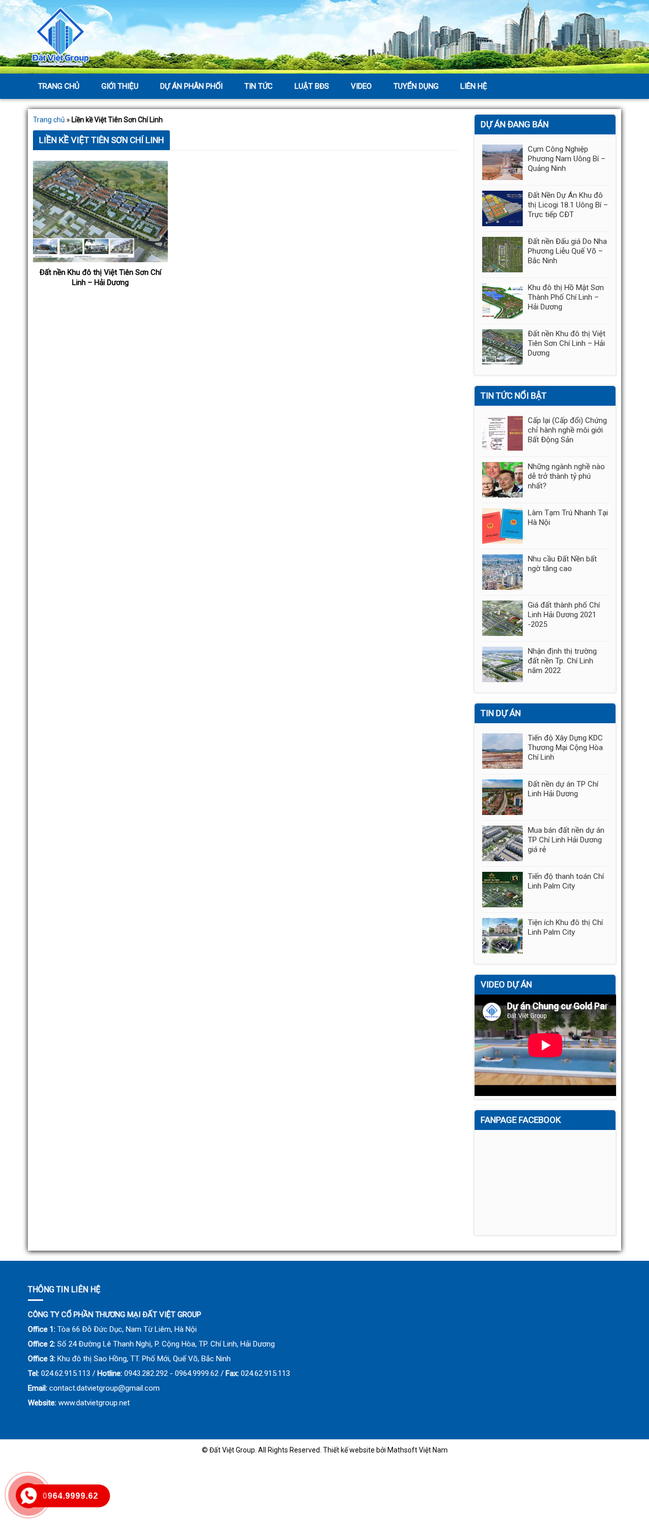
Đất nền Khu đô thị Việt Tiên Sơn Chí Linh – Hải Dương (100, 277)
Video (361, 86)
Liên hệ (473, 86)
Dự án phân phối (191, 86)
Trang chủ (59, 86)
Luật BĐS (312, 86)
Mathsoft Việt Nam (417, 1450)
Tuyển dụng (416, 86)
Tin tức (258, 86)
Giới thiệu (119, 86)
